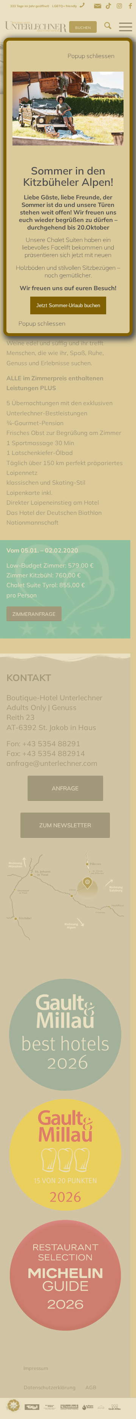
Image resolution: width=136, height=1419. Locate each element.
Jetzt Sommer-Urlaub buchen (68, 305)
